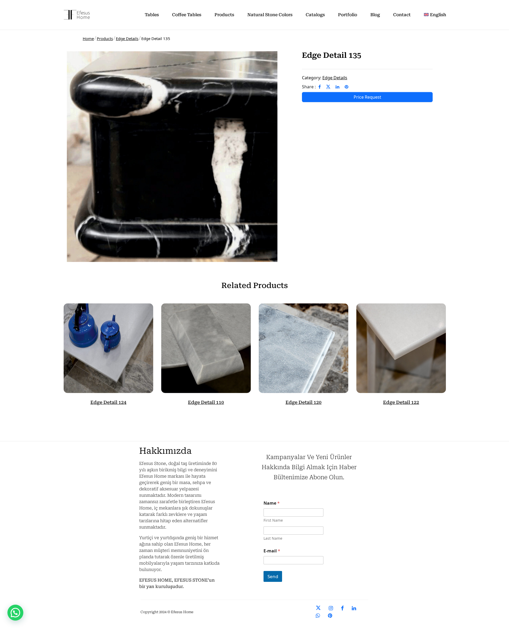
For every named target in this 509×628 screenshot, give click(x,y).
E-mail (272, 550)
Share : (309, 87)
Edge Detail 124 (108, 402)
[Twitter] (328, 87)
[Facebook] (319, 87)
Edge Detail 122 (401, 402)
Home (88, 38)
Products (105, 38)
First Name (273, 520)
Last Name (273, 538)
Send (272, 576)
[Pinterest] (346, 87)
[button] (15, 613)
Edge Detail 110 (206, 402)
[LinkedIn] (337, 87)
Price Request (367, 97)
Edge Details (127, 38)
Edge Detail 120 (304, 402)
